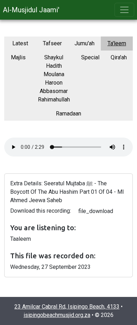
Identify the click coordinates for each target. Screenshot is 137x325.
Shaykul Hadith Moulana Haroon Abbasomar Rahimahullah (54, 78)
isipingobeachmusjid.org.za (57, 315)
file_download (95, 211)
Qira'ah (119, 57)
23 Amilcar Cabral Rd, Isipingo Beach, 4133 (66, 306)
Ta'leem (116, 43)
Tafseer (52, 43)
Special (90, 57)
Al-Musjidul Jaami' (31, 10)
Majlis (18, 57)
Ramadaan (68, 113)
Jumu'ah (84, 43)
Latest (20, 43)
